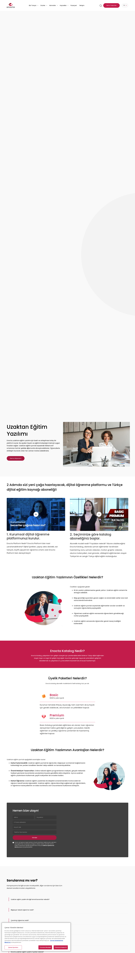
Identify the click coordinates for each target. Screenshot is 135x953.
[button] (67, 899)
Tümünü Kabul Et (61, 947)
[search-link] (100, 5)
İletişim (82, 5)
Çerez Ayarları (13, 947)
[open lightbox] (96, 444)
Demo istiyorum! (15, 458)
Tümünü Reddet (45, 947)
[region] (36, 936)
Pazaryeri (74, 5)
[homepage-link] (11, 5)
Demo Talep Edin (111, 5)
